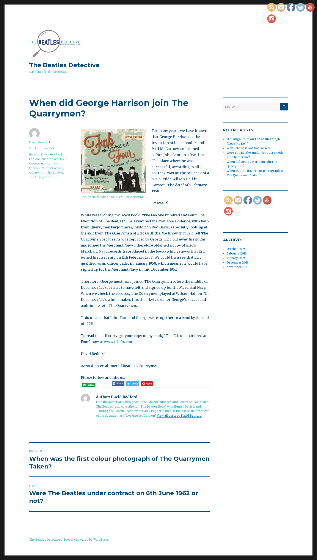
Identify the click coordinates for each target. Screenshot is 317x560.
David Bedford (39, 142)
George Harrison (40, 163)
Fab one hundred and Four (48, 159)
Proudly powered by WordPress (86, 539)
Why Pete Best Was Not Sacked (248, 148)
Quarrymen (37, 172)
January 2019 (236, 258)
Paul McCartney (52, 168)
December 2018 (238, 262)
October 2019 (236, 249)
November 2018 (237, 267)
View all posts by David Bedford (179, 415)
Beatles (34, 154)
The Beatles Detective (64, 65)
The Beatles (55, 172)
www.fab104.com (118, 342)
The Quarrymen (40, 177)
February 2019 (236, 253)
